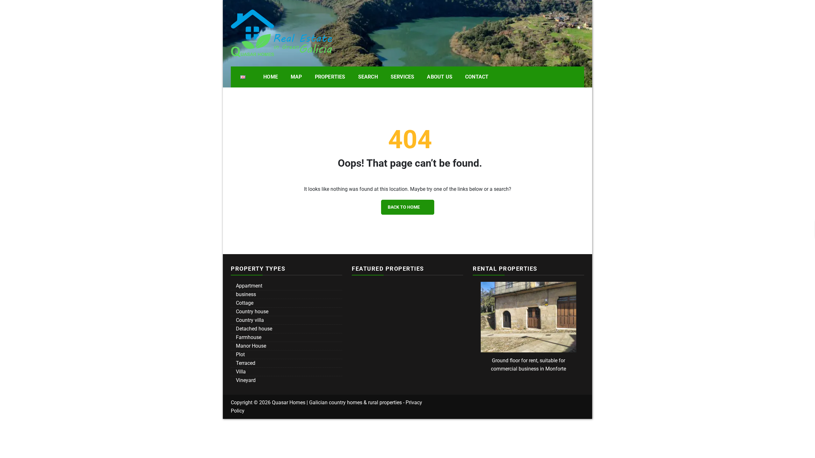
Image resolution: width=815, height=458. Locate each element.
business (245, 294)
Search (368, 77)
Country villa (249, 320)
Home (270, 77)
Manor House (250, 346)
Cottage (244, 303)
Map (296, 77)
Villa (240, 372)
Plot (240, 354)
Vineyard (245, 380)
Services (403, 77)
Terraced (245, 363)
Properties (330, 77)
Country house (251, 312)
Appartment (248, 286)
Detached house (253, 329)
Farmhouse (248, 337)
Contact (476, 77)
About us (439, 77)
